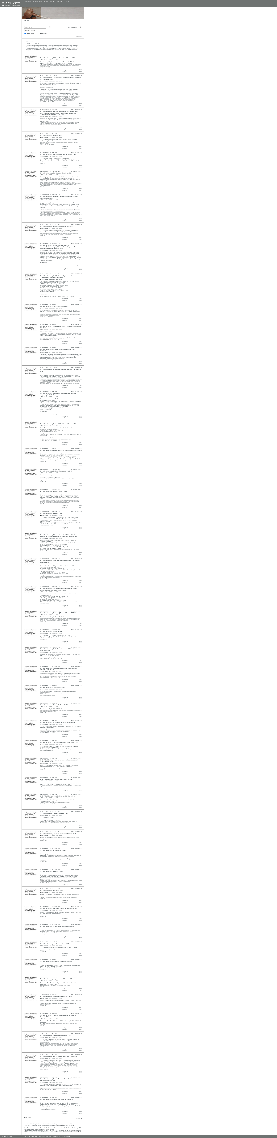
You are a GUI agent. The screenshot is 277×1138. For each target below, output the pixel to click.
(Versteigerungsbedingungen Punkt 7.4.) (63, 1125)
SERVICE (52, 1)
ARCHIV (46, 1)
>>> (81, 36)
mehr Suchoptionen (73, 27)
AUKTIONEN (28, 1)
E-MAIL (11, 1136)
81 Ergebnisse (43, 33)
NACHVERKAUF (37, 1)
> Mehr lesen (43, 262)
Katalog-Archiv (30, 33)
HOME (4, 1136)
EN (68, 1)
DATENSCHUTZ (66, 1136)
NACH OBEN (27, 1117)
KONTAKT (60, 1)
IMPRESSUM (56, 1136)
